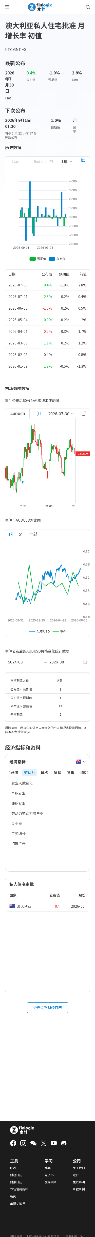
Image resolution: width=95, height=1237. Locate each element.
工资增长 (18, 833)
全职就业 (18, 793)
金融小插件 (17, 1203)
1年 (11, 534)
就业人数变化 (22, 783)
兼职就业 (18, 803)
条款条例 (79, 1189)
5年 (22, 534)
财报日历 (16, 1182)
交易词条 (51, 1182)
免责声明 (79, 1182)
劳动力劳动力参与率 (27, 813)
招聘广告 (18, 843)
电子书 (49, 1175)
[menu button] (7, 7)
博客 (48, 1168)
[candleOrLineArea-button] (39, 414)
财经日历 (16, 1175)
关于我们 (79, 1168)
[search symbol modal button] (88, 7)
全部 (33, 534)
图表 (13, 1168)
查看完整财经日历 (47, 1007)
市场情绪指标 (19, 1189)
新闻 (13, 1196)
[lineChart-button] (83, 161)
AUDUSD (17, 413)
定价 (76, 1175)
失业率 (16, 823)
